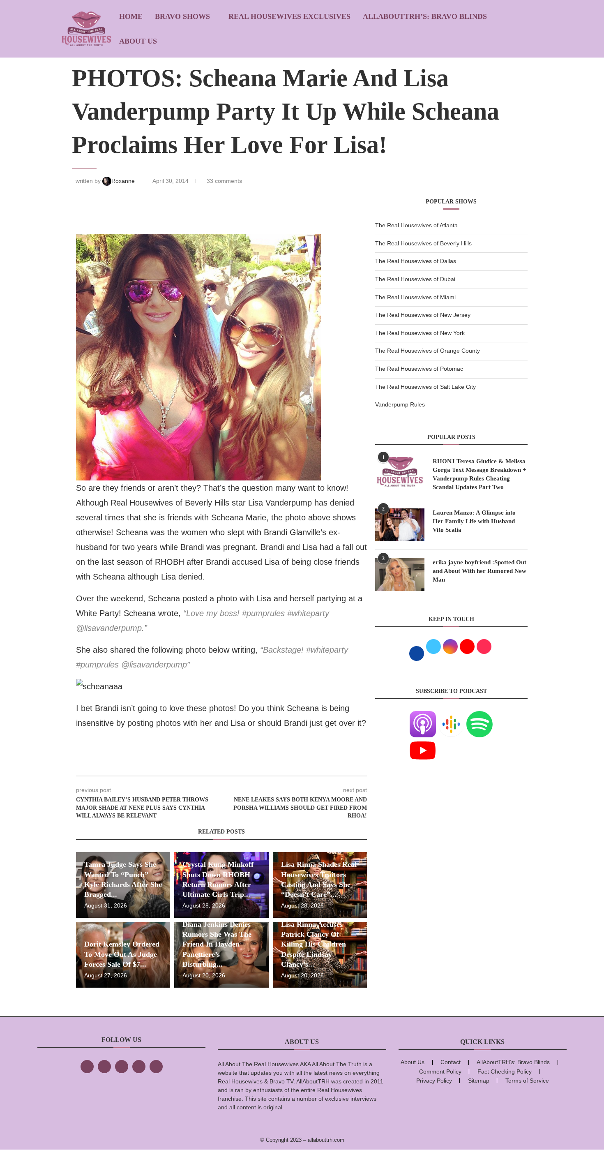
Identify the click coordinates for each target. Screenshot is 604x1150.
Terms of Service (527, 1080)
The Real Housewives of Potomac (419, 368)
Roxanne (123, 181)
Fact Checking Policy (504, 1071)
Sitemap (478, 1080)
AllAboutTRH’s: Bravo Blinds (425, 16)
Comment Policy (440, 1071)
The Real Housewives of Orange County (427, 350)
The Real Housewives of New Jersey (422, 315)
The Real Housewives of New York (420, 333)
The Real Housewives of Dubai (415, 279)
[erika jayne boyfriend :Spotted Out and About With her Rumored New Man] (399, 574)
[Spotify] (479, 716)
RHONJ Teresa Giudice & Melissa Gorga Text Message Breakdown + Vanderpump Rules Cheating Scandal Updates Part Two (479, 474)
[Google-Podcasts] (451, 716)
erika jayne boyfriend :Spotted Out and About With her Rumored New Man (479, 571)
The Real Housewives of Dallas (415, 261)
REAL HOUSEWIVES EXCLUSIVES (289, 16)
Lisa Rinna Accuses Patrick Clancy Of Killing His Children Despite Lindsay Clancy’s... (313, 944)
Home (131, 16)
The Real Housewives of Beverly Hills (423, 243)
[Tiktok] (138, 1066)
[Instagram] (121, 1066)
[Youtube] (423, 742)
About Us (138, 41)
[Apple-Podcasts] (423, 716)
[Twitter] (104, 1066)
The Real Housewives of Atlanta (416, 225)
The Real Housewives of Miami (415, 297)
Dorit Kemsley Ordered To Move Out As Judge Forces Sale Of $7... (121, 954)
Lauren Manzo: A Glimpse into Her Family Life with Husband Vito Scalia (474, 521)
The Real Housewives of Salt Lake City (425, 386)
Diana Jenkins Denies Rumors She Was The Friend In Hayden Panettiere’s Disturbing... (216, 944)
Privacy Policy (434, 1080)
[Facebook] (87, 1066)
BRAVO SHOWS (182, 16)
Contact (450, 1062)
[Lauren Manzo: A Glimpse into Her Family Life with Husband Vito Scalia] (399, 524)
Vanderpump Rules (400, 404)
